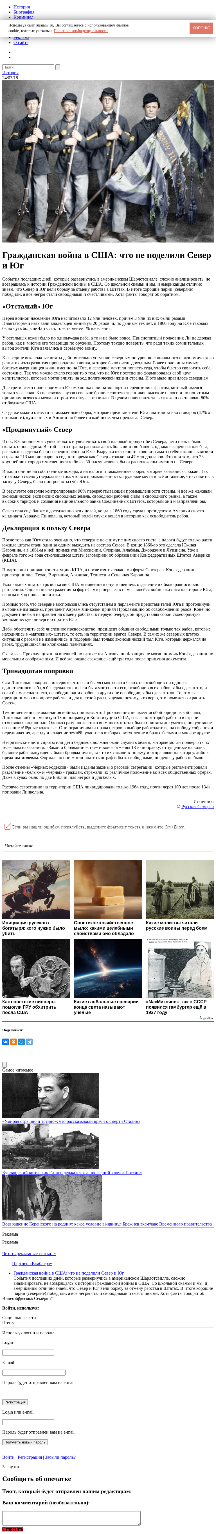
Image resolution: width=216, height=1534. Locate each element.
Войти (8, 1457)
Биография (24, 12)
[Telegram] (29, 1042)
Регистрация (30, 1457)
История (22, 7)
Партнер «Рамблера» (32, 1263)
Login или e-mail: (18, 1412)
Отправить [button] (12, 1529)
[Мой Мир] (21, 1042)
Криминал (23, 17)
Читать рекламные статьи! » (29, 1253)
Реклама (21, 37)
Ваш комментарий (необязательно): (46, 1503)
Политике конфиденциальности (81, 31)
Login (7, 1342)
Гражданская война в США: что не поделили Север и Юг (69, 1273)
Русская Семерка (197, 806)
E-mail (8, 1362)
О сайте (21, 42)
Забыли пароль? (60, 1457)
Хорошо (201, 28)
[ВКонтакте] (5, 1042)
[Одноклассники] (13, 1042)
